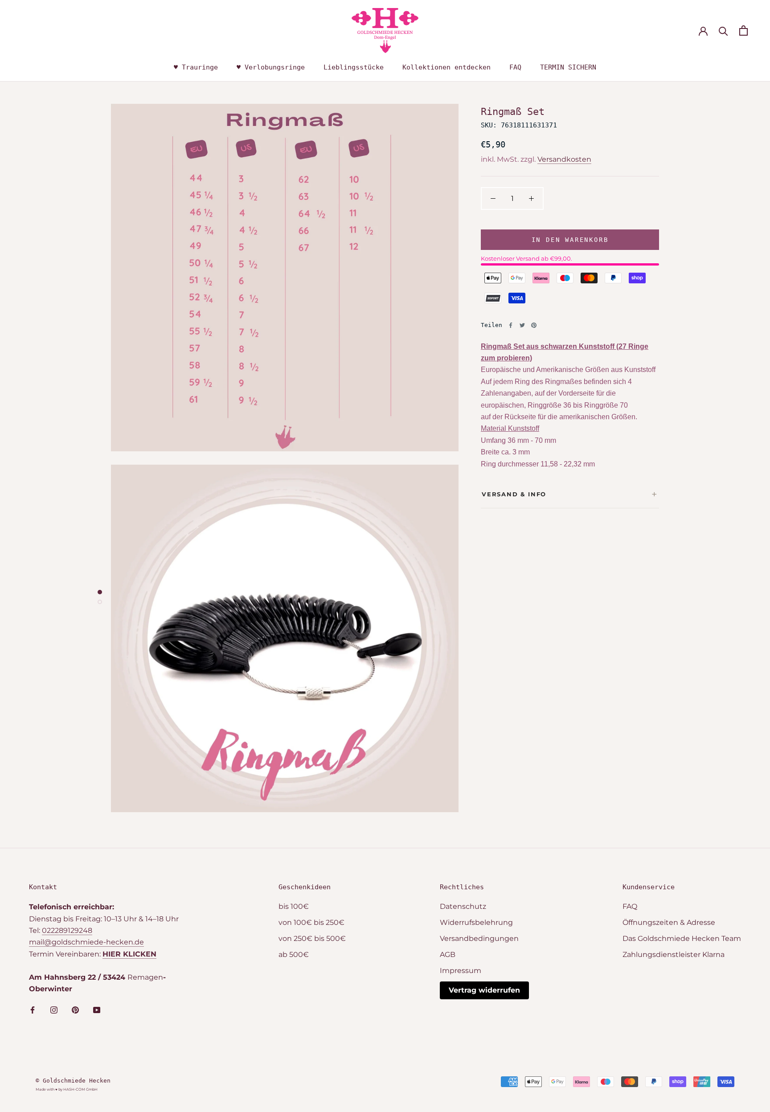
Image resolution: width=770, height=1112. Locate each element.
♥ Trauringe (196, 67)
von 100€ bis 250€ (311, 922)
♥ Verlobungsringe (271, 67)
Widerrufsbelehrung (476, 922)
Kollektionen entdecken (446, 67)
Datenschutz (463, 906)
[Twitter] (522, 325)
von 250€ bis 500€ (312, 938)
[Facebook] (510, 325)
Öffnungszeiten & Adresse (669, 922)
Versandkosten (564, 159)
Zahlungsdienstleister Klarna (674, 954)
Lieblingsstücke (354, 67)
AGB (447, 954)
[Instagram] (53, 1010)
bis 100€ (294, 906)
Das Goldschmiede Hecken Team (682, 938)
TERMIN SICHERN (568, 67)
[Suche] (723, 30)
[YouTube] (96, 1010)
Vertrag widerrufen (484, 990)
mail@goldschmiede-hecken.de (86, 942)
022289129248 (67, 930)
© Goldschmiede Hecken (73, 1080)
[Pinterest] (534, 325)
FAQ (515, 67)
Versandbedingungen (479, 938)
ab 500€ (294, 954)
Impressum (460, 970)
